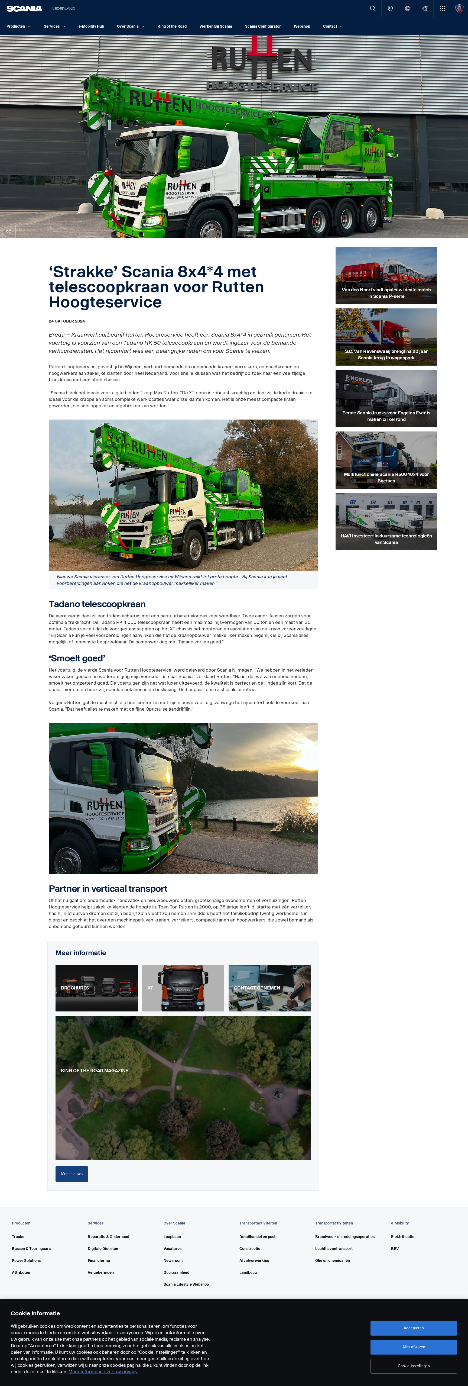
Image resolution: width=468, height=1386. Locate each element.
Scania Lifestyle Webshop (186, 1284)
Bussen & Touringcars (31, 1248)
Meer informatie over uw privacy (103, 1371)
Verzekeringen (101, 1272)
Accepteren (414, 1328)
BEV (395, 1248)
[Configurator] (424, 8)
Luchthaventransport (334, 1248)
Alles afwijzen (413, 1347)
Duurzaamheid (176, 1272)
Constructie (249, 1248)
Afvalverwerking (254, 1260)
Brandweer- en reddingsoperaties (345, 1236)
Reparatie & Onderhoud (108, 1236)
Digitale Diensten (103, 1248)
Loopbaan (172, 1236)
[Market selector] (407, 8)
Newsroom (173, 1260)
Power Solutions (26, 1260)
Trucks (18, 1236)
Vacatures (172, 1248)
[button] (442, 8)
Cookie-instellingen (414, 1366)
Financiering (99, 1260)
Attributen (21, 1272)
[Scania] (24, 9)
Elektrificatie (402, 1236)
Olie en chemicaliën (332, 1260)
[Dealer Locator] (390, 8)
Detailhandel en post (257, 1236)
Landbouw (248, 1272)
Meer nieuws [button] (71, 1174)
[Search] (372, 8)
